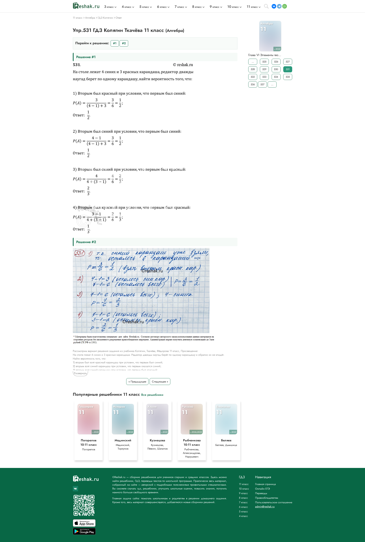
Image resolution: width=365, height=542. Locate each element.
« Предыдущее (137, 381)
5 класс (243, 511)
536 (253, 84)
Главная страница (265, 484)
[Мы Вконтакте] (75, 488)
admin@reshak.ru (265, 506)
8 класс (243, 498)
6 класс (243, 507)
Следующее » (160, 381)
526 (276, 61)
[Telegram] (279, 6)
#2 (124, 43)
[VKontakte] (274, 6)
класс (109, 7)
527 (288, 61)
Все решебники (152, 395)
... (253, 61)
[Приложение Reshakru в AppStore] (84, 526)
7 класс (243, 502)
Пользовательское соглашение (273, 502)
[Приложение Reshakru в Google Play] (84, 534)
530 (276, 69)
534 (276, 77)
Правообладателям (266, 498)
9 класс (243, 493)
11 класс (244, 484)
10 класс (244, 489)
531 (288, 69)
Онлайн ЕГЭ (262, 489)
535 (288, 77)
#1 (114, 43)
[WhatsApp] (284, 6)
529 (264, 69)
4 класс (243, 516)
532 (253, 77)
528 (253, 69)
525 (264, 61)
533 (264, 77)
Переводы (261, 493)
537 (262, 84)
